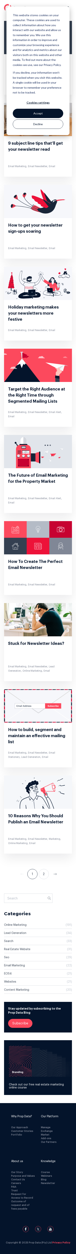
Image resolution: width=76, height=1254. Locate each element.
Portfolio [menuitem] (16, 1135)
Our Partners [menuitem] (49, 1142)
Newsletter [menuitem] (48, 1183)
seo (38, 957)
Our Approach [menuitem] (19, 1127)
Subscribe (20, 1023)
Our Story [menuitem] (17, 1172)
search (38, 941)
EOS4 (38, 973)
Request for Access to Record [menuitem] (22, 1196)
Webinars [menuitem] (46, 1176)
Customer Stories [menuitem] (22, 1131)
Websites (38, 981)
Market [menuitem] (45, 1135)
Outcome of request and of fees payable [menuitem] (20, 1205)
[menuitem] (23, 1116)
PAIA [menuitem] (13, 1187)
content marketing (38, 989)
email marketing (38, 965)
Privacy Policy (61, 1242)
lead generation (38, 933)
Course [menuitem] (45, 1172)
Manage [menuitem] (45, 1127)
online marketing (38, 925)
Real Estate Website (38, 949)
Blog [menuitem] (43, 1179)
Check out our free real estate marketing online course (36, 1086)
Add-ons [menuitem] (46, 1138)
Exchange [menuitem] (47, 1131)
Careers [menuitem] (16, 1183)
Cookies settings (38, 102)
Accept (38, 113)
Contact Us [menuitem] (18, 1179)
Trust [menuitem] (14, 1190)
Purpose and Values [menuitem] (23, 1176)
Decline (38, 124)
